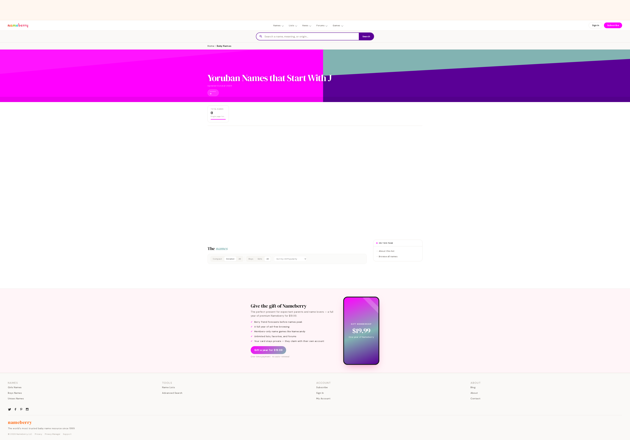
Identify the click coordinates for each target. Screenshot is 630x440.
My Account (323, 398)
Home (211, 45)
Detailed (230, 259)
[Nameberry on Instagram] (27, 409)
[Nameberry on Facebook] (15, 409)
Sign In (595, 25)
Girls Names (15, 387)
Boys (251, 259)
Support (67, 434)
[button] (287, 259)
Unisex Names (16, 398)
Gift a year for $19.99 (268, 350)
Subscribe (613, 25)
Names (277, 25)
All (240, 259)
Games (336, 25)
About (474, 392)
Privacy (38, 434)
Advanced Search (172, 392)
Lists (291, 25)
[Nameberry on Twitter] (9, 409)
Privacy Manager (52, 434)
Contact (476, 398)
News (305, 25)
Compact (217, 259)
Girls (260, 259)
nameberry (20, 422)
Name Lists (168, 387)
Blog (473, 387)
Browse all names (388, 256)
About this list (387, 251)
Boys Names (15, 392)
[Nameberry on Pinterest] (21, 409)
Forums (320, 25)
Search (366, 36)
